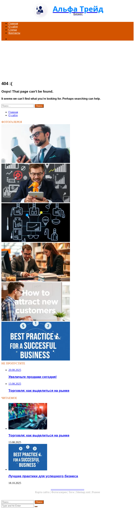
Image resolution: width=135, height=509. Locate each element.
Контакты (14, 32)
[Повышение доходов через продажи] (67, 262)
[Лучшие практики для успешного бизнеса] (67, 341)
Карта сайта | (43, 492)
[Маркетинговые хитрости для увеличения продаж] (67, 183)
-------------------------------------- (67, 488)
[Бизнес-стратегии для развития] (67, 144)
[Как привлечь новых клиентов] (67, 302)
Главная (13, 23)
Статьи (12, 29)
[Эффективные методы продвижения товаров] (67, 223)
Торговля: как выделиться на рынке (38, 435)
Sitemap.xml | (84, 492)
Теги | (72, 492)
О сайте (13, 26)
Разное (96, 492)
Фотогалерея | (60, 492)
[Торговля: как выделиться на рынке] (71, 416)
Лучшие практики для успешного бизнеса (43, 476)
